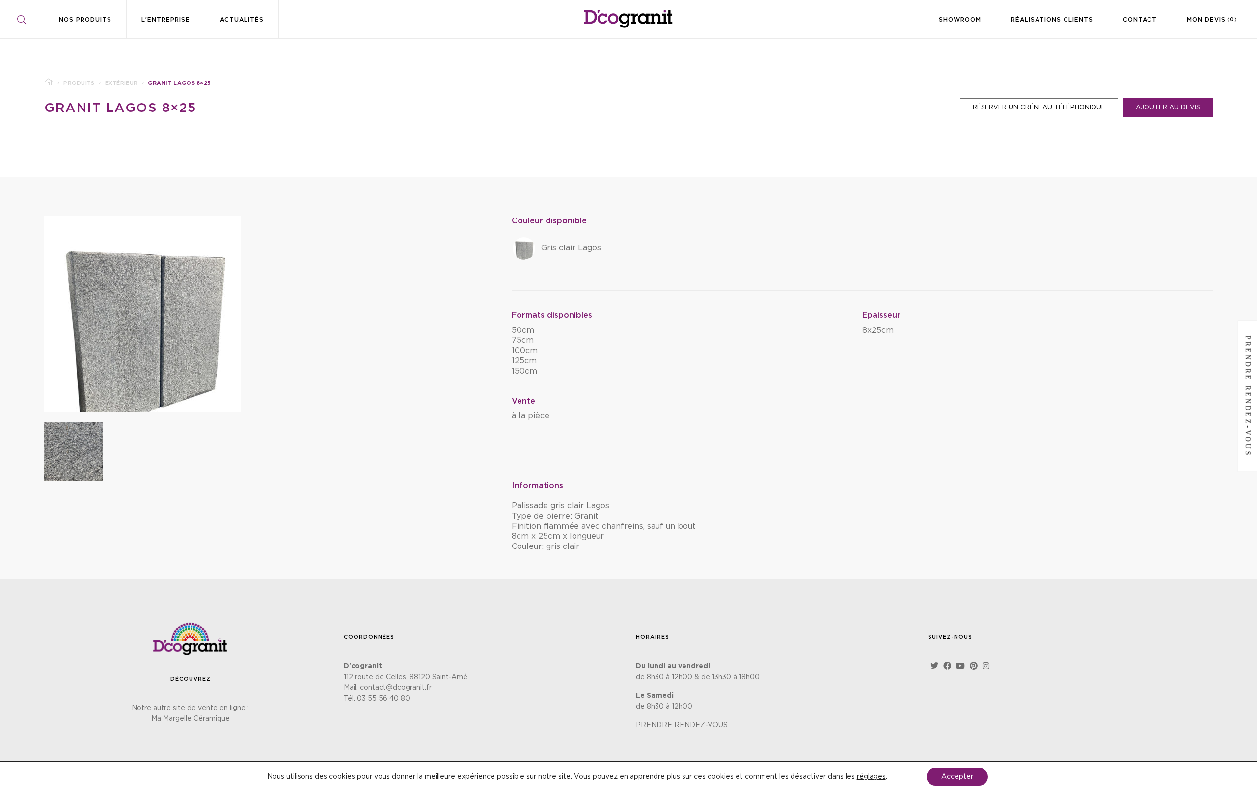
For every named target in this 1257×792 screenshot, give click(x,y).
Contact (1140, 20)
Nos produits (85, 20)
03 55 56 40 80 (383, 698)
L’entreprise (165, 20)
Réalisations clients (1052, 20)
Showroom (960, 20)
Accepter (957, 776)
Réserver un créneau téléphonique (1039, 107)
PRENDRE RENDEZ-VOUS (682, 725)
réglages (871, 776)
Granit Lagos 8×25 (120, 108)
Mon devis (1212, 20)
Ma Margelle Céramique (190, 718)
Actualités (242, 20)
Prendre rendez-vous (1248, 396)
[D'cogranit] (628, 18)
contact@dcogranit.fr (396, 687)
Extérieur (121, 83)
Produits (78, 83)
